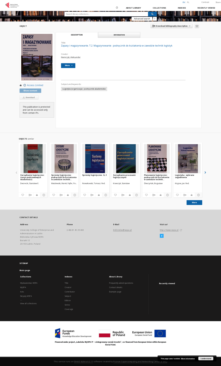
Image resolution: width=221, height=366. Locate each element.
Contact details (115, 287)
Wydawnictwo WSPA (28, 283)
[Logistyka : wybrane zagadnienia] (188, 158)
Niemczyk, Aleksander (71, 57)
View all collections (28, 303)
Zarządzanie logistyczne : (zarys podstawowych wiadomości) (32, 177)
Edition (68, 300)
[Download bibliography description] (29, 195)
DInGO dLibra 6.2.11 (83, 361)
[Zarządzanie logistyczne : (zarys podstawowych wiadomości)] (33, 158)
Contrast (205, 2)
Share (218, 2)
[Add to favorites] (197, 26)
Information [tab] (119, 35)
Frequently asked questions (121, 283)
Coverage (69, 309)
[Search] (152, 14)
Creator (68, 287)
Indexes (182, 8)
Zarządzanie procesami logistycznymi (124, 176)
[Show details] (43, 195)
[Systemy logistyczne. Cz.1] (95, 158)
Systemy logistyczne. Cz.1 (94, 175)
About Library (133, 8)
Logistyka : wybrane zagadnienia (184, 176)
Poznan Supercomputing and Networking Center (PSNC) (140, 361)
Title (66, 283)
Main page (25, 270)
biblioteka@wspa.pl (122, 230)
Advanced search (142, 18)
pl (188, 2)
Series (67, 305)
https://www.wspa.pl (169, 230)
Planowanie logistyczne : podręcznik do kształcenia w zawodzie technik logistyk (156, 177)
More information (188, 358)
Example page (115, 291)
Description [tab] (77, 35)
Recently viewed (206, 8)
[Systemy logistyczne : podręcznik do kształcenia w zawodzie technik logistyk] (64, 158)
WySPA (23, 287)
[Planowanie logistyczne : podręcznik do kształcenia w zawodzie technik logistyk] (157, 158)
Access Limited (35, 85)
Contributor (70, 291)
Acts (22, 291)
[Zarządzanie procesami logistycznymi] (126, 158)
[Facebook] (162, 236)
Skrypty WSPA (26, 296)
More (194, 202)
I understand (206, 358)
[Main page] (116, 8)
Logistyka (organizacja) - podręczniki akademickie (84, 89)
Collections (159, 8)
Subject (68, 296)
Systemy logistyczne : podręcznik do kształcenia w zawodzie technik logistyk (64, 177)
